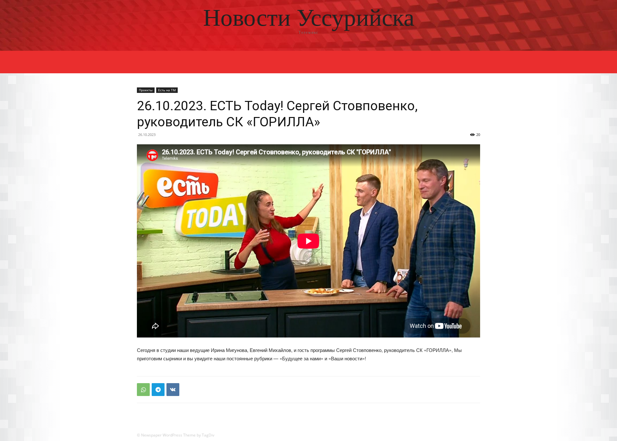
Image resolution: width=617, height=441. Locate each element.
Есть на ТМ (167, 90)
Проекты (146, 90)
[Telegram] (158, 389)
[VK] (172, 389)
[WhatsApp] (143, 389)
